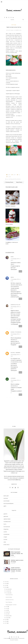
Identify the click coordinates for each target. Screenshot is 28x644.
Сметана (19, 179)
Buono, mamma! (10, 30)
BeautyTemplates (14, 638)
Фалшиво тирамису (10, 206)
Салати (5, 531)
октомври (8, 592)
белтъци (14, 24)
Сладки (5, 537)
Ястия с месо (6, 544)
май (7, 610)
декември (8, 589)
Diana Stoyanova (16, 332)
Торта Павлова (9, 602)
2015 (6, 585)
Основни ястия (7, 521)
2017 (6, 581)
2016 (6, 583)
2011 (6, 623)
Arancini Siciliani (9, 597)
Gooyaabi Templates (14, 639)
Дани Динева (12, 46)
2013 (6, 619)
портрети (6, 498)
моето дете (6, 495)
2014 (6, 587)
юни (7, 608)
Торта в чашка (9, 224)
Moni (12, 277)
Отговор (20, 271)
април (7, 612)
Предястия (6, 529)
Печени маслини (9, 594)
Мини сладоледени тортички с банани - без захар (17, 553)
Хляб (5, 542)
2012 (6, 621)
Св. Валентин (6, 534)
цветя (5, 506)
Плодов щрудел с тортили (11, 604)
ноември (8, 591)
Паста (5, 524)
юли (7, 606)
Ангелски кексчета (9, 599)
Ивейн (13, 41)
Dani (12, 256)
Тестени (5, 539)
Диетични (6, 516)
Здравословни (7, 519)
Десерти (14, 179)
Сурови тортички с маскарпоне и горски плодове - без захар (16, 569)
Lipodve (13, 378)
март (7, 613)
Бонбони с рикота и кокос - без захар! (17, 561)
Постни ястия (7, 526)
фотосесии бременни (8, 503)
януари (7, 617)
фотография (6, 501)
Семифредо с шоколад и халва (12, 243)
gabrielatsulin (15, 304)
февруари (8, 615)
